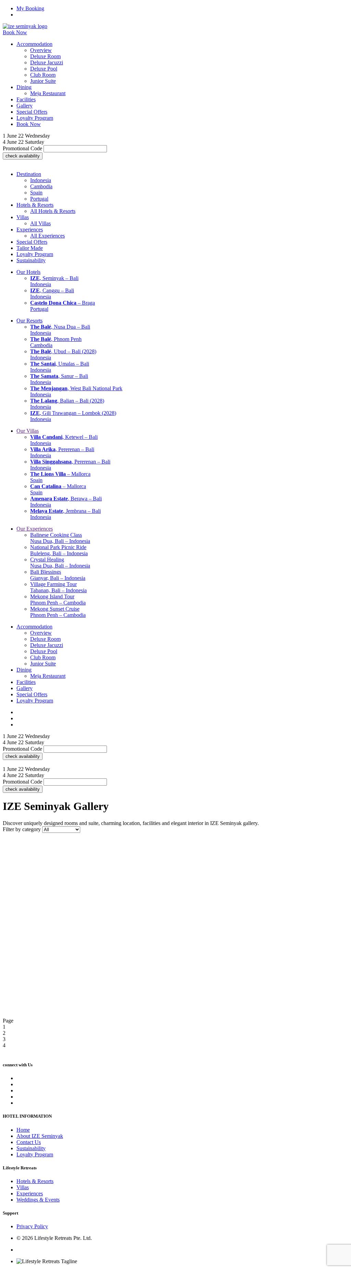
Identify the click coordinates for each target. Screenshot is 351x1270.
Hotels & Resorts (34, 1181)
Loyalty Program (34, 1154)
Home (23, 1130)
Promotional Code (22, 148)
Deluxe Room (45, 56)
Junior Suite (43, 81)
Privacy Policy (32, 1226)
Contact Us (28, 1142)
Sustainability (31, 1148)
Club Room (43, 75)
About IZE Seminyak (39, 1136)
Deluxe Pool (43, 69)
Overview (41, 50)
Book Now (15, 32)
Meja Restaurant (47, 93)
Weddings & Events (38, 1200)
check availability (22, 155)
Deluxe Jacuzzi (46, 62)
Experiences (29, 1193)
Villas (22, 1187)
